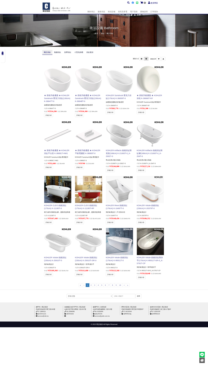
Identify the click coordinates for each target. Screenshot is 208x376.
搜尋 (138, 296)
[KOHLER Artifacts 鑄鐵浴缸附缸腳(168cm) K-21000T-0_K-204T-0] (150, 134)
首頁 (96, 33)
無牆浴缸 (57, 52)
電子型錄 (133, 12)
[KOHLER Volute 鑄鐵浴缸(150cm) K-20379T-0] (150, 189)
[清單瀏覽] (141, 59)
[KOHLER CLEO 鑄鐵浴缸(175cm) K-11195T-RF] (88, 189)
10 (120, 285)
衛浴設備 (111, 12)
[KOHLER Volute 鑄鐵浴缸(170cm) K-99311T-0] (119, 241)
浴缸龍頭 (89, 52)
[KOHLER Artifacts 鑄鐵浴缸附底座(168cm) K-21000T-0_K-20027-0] (119, 134)
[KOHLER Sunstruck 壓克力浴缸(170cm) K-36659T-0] (119, 79)
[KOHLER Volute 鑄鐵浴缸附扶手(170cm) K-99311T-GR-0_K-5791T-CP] (150, 241)
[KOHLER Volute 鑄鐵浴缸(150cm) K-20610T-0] (57, 241)
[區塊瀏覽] (146, 59)
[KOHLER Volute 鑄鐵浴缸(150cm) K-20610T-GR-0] (88, 241)
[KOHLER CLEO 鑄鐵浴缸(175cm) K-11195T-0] (57, 189)
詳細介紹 (49, 115)
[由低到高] (163, 59)
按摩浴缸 (67, 52)
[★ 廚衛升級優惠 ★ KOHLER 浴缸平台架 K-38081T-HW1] (57, 134)
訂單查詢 (154, 12)
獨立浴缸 (47, 52)
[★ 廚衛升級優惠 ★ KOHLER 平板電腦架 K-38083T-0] (88, 134)
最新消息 (101, 12)
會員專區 (154, 3)
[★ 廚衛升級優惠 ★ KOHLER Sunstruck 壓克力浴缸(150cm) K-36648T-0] (88, 79)
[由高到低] (159, 59)
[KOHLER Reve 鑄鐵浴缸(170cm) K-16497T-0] (119, 189)
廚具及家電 (122, 12)
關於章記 (91, 12)
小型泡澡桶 (78, 52)
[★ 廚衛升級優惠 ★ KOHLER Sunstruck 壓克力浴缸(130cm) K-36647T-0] (57, 79)
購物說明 (144, 12)
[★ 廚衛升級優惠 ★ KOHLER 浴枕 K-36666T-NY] (150, 79)
